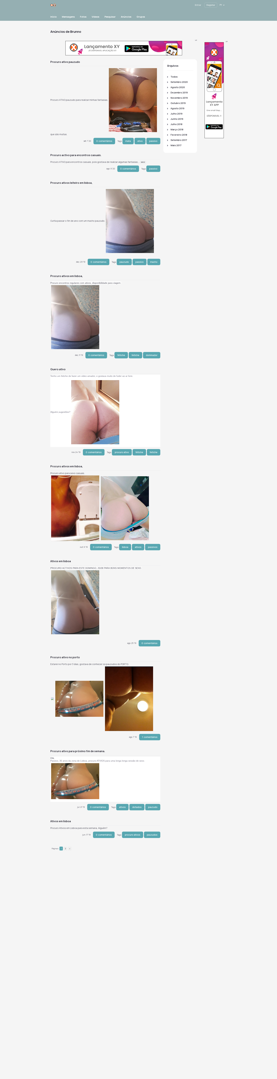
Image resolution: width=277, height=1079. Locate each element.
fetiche (135, 355)
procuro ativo (122, 452)
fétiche (121, 355)
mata (128, 140)
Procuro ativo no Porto (65, 657)
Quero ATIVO (58, 369)
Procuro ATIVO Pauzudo (65, 62)
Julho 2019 (176, 113)
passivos (152, 547)
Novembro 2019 (179, 97)
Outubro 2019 (178, 103)
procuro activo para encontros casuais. (75, 155)
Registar (210, 5)
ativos (138, 547)
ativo (140, 140)
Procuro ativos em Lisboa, (66, 276)
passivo (153, 140)
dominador (151, 355)
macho (153, 261)
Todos (174, 76)
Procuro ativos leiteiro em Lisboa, (71, 183)
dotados (137, 807)
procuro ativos (132, 834)
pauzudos (152, 834)
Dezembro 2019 (179, 92)
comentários (104, 140)
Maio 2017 (176, 145)
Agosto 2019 (177, 108)
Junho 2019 (177, 118)
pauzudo (124, 261)
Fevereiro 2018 (179, 134)
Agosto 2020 (178, 87)
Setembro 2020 (179, 81)
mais (143, 162)
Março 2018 (177, 129)
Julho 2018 (176, 124)
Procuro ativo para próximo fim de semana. (77, 751)
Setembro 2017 (179, 140)
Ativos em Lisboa (60, 561)
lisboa (125, 547)
